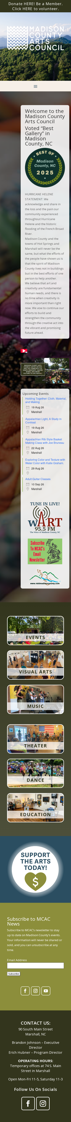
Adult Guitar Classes (37, 479)
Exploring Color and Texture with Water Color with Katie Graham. (45, 461)
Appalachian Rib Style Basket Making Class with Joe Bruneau (44, 441)
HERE (27, 8)
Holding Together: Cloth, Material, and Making (45, 400)
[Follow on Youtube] (45, 990)
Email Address (17, 960)
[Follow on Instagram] (35, 990)
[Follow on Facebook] (25, 990)
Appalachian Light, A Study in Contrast (43, 420)
